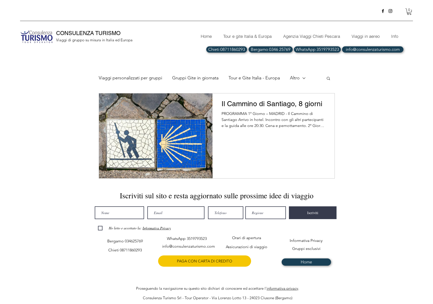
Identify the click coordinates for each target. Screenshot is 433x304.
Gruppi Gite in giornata (195, 78)
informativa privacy (282, 288)
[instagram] (390, 11)
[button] (409, 12)
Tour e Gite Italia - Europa (254, 78)
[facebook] (382, 11)
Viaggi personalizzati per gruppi (130, 78)
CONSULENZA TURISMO (89, 33)
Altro (295, 78)
